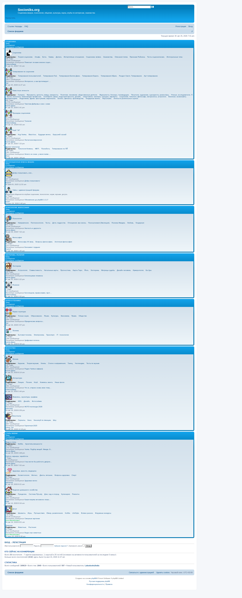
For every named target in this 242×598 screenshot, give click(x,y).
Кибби (20, 444)
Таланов (28, 121)
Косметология (23, 475)
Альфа (37, 57)
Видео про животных (33, 533)
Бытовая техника (24, 335)
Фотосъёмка (37, 401)
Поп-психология (37, 223)
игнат (7, 201)
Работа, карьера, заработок (16, 456)
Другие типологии (12, 147)
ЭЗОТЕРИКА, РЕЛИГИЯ (14, 255)
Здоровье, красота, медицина (24, 471)
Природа (9, 525)
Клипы (43, 363)
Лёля (7, 156)
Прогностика (65, 270)
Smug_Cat (9, 427)
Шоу (54, 420)
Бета (44, 57)
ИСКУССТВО (10, 348)
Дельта (58, 57)
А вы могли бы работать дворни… (38, 462)
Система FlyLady (35, 494)
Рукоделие (22, 494)
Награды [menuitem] (18, 26)
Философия (17, 237)
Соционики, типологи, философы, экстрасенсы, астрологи (143, 97)
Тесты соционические (155, 57)
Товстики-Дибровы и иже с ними (37, 104)
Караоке (21, 363)
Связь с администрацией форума (26, 190)
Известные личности (21, 90)
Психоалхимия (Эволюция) (98, 223)
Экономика (65, 316)
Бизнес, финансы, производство (70, 98)
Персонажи (106, 98)
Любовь (130, 223)
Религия (16, 285)
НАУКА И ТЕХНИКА (13, 300)
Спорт (74, 475)
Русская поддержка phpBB (99, 581)
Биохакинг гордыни (32, 247)
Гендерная (140, 223)
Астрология (22, 270)
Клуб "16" (16, 130)
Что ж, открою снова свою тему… (38, 388)
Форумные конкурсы (103, 513)
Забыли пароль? (60, 546)
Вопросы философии (44, 242)
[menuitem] (25, 26)
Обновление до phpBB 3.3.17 (36, 200)
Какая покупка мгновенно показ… (38, 499)
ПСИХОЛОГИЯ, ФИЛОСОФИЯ (17, 207)
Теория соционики (25, 57)
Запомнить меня (75, 546)
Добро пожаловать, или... (23, 173)
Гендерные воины (93, 98)
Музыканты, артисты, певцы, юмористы (42, 95)
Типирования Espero (90, 76)
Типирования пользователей (29, 76)
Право (73, 316)
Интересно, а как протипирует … (38, 81)
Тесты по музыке (92, 363)
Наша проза (59, 382)
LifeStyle (75, 513)
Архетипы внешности (33, 444)
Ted (6, 83)
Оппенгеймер (10, 64)
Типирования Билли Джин (69, 76)
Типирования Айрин (109, 76)
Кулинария (65, 494)
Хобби (67, 513)
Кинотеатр (17, 416)
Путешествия (39, 513)
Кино (29, 420)
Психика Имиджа (118, 223)
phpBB (94, 578)
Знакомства (107, 57)
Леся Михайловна (12, 520)
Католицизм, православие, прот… (38, 293)
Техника (16, 330)
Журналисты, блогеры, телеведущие (114, 95)
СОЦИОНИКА (10, 42)
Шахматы (21, 513)
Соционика (17, 52)
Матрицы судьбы (108, 270)
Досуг (15, 509)
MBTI (37, 149)
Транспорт (50, 335)
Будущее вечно (44, 134)
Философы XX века (25, 242)
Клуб (36, 382)
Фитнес (34, 475)
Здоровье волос (31, 481)
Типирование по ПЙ (60, 149)
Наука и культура (19, 311)
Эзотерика (17, 266)
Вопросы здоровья (62, 475)
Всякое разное (87, 513)
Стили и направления (56, 363)
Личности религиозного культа (126, 98)
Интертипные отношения (74, 57)
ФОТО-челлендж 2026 (33, 407)
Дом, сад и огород (51, 494)
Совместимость (35, 270)
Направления (23, 223)
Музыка (15, 359)
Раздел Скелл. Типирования (130, 76)
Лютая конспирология (33, 140)
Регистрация (19, 542)
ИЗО (19, 401)
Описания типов (121, 57)
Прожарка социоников (21, 113)
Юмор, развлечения (55, 513)
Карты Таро (77, 270)
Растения (32, 527)
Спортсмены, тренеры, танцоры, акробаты (100, 97)
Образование (36, 316)
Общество (83, 316)
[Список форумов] (11, 10)
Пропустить (10, 18)
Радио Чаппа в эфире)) (34, 369)
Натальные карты (51, 270)
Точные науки (23, 316)
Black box (32, 134)
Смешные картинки (32, 518)
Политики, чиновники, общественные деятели (78, 95)
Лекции (21, 382)
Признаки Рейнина (137, 57)
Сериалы (21, 420)
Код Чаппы (22, 134)
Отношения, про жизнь (77, 223)
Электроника (39, 335)
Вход (7, 542)
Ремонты (75, 494)
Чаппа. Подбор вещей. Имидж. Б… (38, 449)
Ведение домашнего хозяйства (25, 490)
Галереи (21, 95)
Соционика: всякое (93, 57)
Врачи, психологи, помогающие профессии (24, 97)
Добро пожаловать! (32, 181)
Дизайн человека (124, 270)
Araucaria (9, 408)
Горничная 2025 (31, 426)
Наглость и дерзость (33, 228)
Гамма (51, 57)
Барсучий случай (59, 134)
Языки (46, 316)
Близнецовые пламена (34, 276)
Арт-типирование (151, 76)
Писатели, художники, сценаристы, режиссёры (150, 95)
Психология (17, 218)
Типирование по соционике (23, 71)
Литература (17, 378)
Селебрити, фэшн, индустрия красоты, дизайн (62, 97)
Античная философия (63, 242)
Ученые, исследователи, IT (181, 95)
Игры (30, 513)
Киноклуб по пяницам (42, 420)
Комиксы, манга (46, 382)
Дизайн (27, 401)
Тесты (47, 223)
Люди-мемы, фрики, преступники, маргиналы (37, 98)
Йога (86, 270)
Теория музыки (33, 363)
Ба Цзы (148, 270)
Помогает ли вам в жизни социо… (38, 62)
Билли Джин (10, 106)
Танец (70, 363)
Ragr (7, 501)
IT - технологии (63, 335)
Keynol (8, 183)
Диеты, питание (46, 475)
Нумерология (138, 270)
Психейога (45, 149)
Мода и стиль (10, 442)
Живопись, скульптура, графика (25, 397)
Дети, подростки (58, 223)
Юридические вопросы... (34, 321)
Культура (54, 316)
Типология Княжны (25, 149)
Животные (22, 527)
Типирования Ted (50, 76)
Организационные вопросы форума (19, 162)
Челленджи (79, 363)
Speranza (9, 482)
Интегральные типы (174, 57)
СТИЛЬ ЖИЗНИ (11, 433)
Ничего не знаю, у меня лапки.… (38, 154)
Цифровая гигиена (32, 340)
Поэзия (29, 382)
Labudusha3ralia (92, 566)
